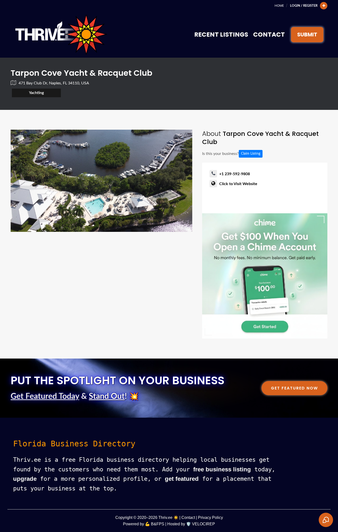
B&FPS (157, 524)
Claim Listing (250, 153)
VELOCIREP (203, 524)
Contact (269, 34)
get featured (182, 478)
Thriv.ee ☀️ (168, 517)
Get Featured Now (294, 388)
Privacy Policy (210, 517)
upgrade (25, 478)
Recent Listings (221, 34)
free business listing (222, 469)
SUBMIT (307, 34)
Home (279, 5)
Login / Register (303, 5)
